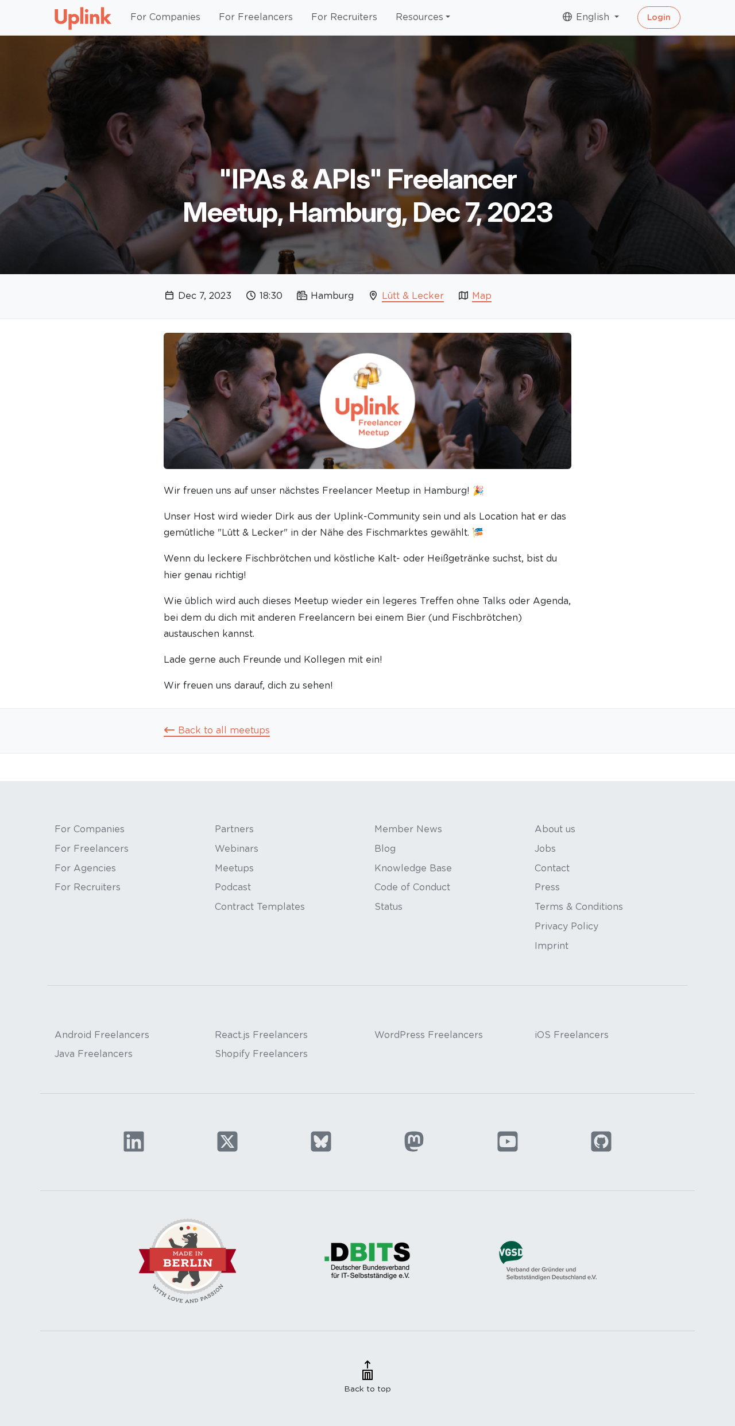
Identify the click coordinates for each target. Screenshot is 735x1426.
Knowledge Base (413, 868)
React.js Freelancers (261, 1034)
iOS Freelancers (572, 1034)
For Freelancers (256, 16)
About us (555, 829)
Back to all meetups (222, 730)
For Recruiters (344, 16)
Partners (234, 829)
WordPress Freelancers (428, 1034)
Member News (408, 829)
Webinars (236, 848)
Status (388, 906)
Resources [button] (419, 16)
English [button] (592, 16)
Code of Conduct (412, 887)
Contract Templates (260, 906)
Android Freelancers (102, 1034)
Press (547, 887)
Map (482, 295)
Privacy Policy (566, 926)
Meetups (234, 868)
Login (659, 17)
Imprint (551, 945)
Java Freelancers (94, 1053)
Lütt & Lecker (413, 295)
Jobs (545, 848)
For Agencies (85, 868)
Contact (552, 868)
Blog (385, 848)
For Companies (165, 16)
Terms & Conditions (579, 906)
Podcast (233, 887)
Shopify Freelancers (261, 1053)
